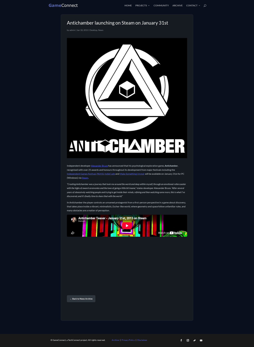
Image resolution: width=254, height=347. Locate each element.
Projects (141, 5)
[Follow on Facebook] (181, 340)
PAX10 (100, 173)
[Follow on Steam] (194, 340)
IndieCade (110, 173)
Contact (192, 5)
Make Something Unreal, (132, 173)
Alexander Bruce (99, 165)
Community (161, 5)
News (100, 30)
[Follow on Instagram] (188, 340)
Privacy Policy (128, 340)
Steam (85, 177)
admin (72, 30)
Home (128, 5)
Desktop (93, 30)
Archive (177, 5)
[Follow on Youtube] (201, 340)
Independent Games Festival (81, 173)
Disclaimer (142, 340)
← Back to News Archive (81, 298)
